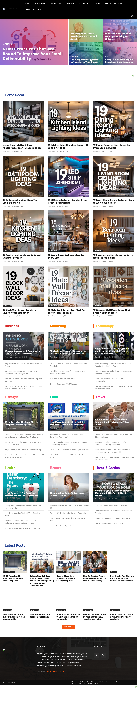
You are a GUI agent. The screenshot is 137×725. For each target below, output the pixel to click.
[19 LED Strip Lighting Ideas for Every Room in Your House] (68, 176)
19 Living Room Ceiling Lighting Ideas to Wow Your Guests (113, 201)
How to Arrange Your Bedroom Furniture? (40, 615)
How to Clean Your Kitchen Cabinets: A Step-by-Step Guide (65, 578)
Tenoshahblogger (11, 428)
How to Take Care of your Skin (61, 526)
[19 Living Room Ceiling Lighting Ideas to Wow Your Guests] (113, 176)
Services (113, 572)
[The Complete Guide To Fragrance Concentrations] (68, 487)
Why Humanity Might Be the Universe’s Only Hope (23, 450)
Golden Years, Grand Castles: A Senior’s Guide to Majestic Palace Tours (112, 422)
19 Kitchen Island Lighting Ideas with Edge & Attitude (68, 146)
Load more (68, 626)
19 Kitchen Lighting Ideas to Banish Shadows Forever (22, 256)
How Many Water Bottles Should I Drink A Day (22, 528)
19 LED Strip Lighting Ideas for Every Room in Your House (67, 201)
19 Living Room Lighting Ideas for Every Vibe (66, 256)
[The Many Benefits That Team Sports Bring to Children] (120, 30)
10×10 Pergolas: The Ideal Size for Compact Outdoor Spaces (22, 423)
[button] (132, 16)
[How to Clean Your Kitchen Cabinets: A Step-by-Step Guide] (68, 562)
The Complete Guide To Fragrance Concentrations (67, 494)
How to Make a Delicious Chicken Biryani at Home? (69, 450)
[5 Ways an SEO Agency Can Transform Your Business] (120, 53)
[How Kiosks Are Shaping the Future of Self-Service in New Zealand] (122, 562)
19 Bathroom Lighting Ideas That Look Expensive (20, 201)
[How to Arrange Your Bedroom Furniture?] (42, 601)
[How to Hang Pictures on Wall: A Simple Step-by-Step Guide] (68, 601)
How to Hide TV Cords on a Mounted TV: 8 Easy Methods (122, 616)
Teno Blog (6, 151)
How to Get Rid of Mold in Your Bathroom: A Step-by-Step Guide (94, 616)
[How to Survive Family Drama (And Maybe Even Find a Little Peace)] (95, 562)
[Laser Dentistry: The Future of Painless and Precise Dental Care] (23, 487)
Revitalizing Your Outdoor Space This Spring (112, 518)
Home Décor (75, 56)
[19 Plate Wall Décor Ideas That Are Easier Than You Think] (68, 286)
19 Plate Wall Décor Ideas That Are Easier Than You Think (67, 311)
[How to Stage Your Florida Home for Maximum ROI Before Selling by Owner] (113, 487)
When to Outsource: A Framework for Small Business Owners (22, 352)
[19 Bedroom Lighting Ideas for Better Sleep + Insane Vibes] (113, 231)
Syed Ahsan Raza (56, 499)
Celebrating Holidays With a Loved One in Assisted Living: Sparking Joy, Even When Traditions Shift (42, 581)
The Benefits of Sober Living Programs (110, 523)
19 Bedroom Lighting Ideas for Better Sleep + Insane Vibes (113, 256)
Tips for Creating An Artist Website (63, 384)
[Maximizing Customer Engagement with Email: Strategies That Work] (68, 346)
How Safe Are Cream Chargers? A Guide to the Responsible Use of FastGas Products (112, 351)
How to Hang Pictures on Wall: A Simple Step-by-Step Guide (68, 616)
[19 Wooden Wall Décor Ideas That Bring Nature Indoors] (113, 286)
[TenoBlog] (10, 9)
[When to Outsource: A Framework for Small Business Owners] (23, 346)
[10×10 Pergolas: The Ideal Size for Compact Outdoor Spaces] (23, 416)
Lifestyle (33, 572)
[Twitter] (103, 655)
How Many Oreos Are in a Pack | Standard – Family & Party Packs (66, 423)
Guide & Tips (61, 572)
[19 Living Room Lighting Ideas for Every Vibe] (68, 231)
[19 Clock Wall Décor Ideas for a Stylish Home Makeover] (23, 286)
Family (107, 31)
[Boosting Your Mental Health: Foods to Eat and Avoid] (86, 30)
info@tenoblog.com (55, 671)
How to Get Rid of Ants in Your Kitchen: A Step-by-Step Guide (14, 616)
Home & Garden (8, 572)
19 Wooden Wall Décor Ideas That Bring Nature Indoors (111, 311)
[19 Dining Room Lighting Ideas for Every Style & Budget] (113, 121)
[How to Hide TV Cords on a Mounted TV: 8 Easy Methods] (122, 601)
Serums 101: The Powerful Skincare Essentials (68, 513)
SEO (106, 56)
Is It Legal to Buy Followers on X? (62, 379)
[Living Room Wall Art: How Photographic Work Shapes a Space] (23, 121)
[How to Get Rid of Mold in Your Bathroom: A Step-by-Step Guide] (95, 601)
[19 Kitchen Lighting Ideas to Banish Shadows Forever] (23, 231)
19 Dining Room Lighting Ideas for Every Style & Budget (111, 146)
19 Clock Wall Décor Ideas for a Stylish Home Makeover (20, 311)
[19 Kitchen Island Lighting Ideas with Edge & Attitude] (68, 121)
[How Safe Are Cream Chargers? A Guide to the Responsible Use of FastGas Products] (113, 346)
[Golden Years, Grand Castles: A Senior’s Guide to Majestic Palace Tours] (113, 416)
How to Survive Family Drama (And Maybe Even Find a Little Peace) (95, 578)
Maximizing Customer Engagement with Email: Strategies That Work (68, 352)
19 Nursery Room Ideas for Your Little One (111, 506)
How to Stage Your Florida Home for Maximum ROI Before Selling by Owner (113, 493)
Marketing (7, 44)
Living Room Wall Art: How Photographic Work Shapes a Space (22, 146)
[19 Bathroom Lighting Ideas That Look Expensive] (23, 176)
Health (73, 31)
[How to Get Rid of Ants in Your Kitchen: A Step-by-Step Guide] (15, 601)
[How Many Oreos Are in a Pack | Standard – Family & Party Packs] (68, 416)
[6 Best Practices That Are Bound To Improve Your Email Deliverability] (34, 42)
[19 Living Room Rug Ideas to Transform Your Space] (86, 53)
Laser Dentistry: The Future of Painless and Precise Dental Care (21, 494)
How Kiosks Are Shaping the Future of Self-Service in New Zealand (122, 578)
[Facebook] (96, 655)
